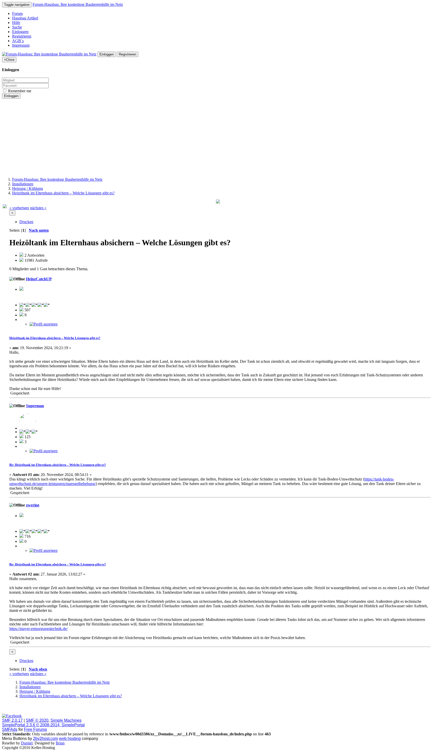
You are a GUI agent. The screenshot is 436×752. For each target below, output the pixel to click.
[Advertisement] (218, 138)
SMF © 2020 (37, 720)
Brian (60, 743)
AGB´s (18, 41)
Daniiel (27, 743)
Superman (35, 406)
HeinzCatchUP (39, 279)
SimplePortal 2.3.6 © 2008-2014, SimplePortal (43, 725)
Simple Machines (65, 720)
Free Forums (35, 729)
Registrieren (21, 36)
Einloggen (20, 31)
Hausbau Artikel (25, 18)
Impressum (21, 45)
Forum (17, 13)
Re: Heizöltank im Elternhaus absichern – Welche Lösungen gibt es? (57, 465)
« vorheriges (19, 208)
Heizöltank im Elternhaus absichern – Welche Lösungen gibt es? (54, 338)
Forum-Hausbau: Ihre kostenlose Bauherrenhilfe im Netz (78, 4)
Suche (17, 27)
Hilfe (16, 22)
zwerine (32, 505)
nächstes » (38, 208)
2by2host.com (45, 738)
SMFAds (9, 729)
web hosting (70, 738)
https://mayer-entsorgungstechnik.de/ (38, 628)
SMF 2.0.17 (12, 720)
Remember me (19, 91)
